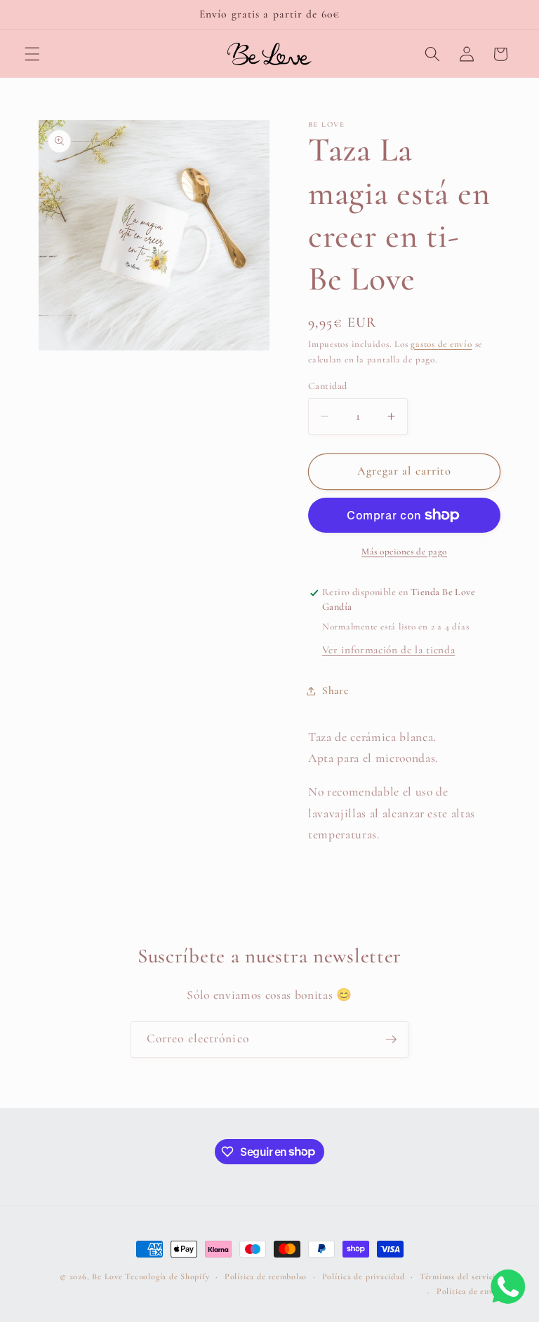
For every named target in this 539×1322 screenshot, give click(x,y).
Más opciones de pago (404, 551)
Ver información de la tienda (388, 649)
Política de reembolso (266, 1276)
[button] (32, 54)
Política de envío (468, 1291)
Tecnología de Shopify (167, 1276)
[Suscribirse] (391, 1039)
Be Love (107, 1276)
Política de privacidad (363, 1276)
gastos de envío (441, 344)
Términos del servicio (460, 1276)
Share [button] (335, 690)
